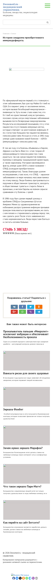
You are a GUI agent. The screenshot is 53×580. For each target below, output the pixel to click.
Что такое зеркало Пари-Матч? (22, 486)
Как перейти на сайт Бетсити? (21, 522)
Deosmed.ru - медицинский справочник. (12, 6)
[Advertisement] (25, 57)
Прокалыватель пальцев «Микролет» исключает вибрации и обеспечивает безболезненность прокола (26, 334)
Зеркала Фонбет (13, 409)
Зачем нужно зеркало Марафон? (23, 448)
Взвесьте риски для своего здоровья (25, 373)
